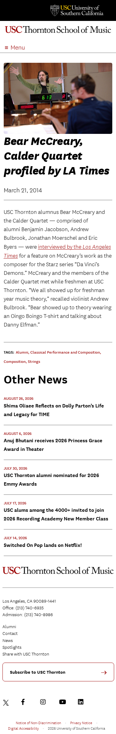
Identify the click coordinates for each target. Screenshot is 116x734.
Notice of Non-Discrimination (38, 722)
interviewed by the (60, 247)
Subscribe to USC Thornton (37, 672)
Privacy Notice (81, 722)
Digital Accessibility (23, 728)
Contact (10, 633)
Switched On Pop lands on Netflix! (43, 545)
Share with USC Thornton (25, 654)
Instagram (44, 702)
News (7, 640)
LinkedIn (82, 702)
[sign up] (106, 674)
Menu (18, 47)
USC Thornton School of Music (58, 32)
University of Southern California (76, 10)
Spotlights (11, 647)
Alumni (9, 626)
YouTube (63, 702)
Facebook (25, 702)
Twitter (6, 702)
